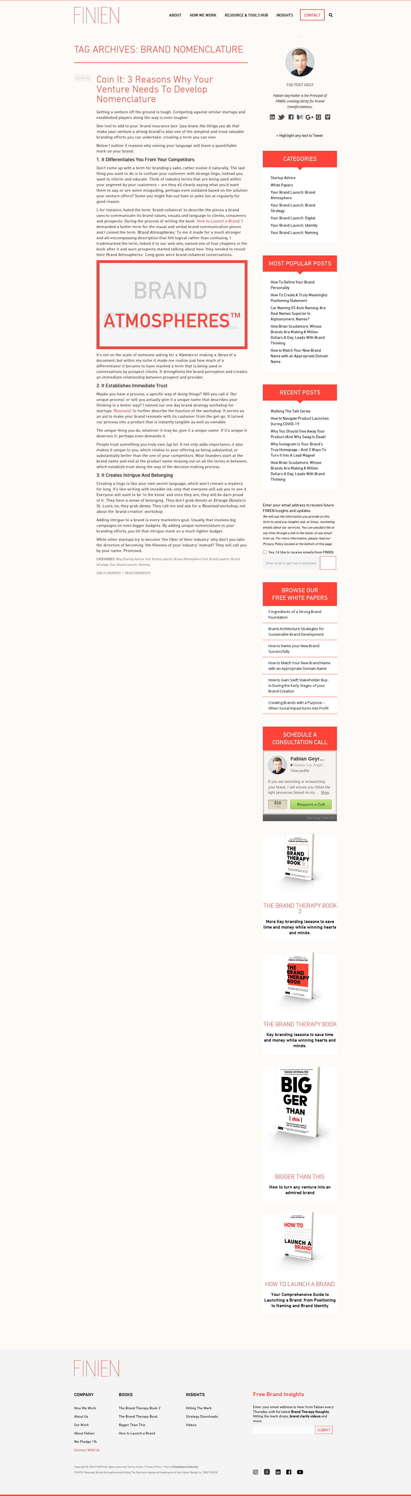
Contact (312, 15)
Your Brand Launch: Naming (130, 564)
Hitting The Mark (199, 1408)
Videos (191, 1424)
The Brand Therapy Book (138, 1416)
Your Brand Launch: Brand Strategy (293, 208)
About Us (81, 1416)
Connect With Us (86, 1450)
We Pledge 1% (85, 1441)
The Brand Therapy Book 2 (139, 1408)
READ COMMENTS (137, 573)
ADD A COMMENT (108, 573)
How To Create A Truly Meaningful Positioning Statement (299, 297)
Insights (285, 15)
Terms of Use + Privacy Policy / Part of (162, 1466)
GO (328, 563)
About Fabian (84, 1433)
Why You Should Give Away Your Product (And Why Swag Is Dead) (298, 434)
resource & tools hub (246, 15)
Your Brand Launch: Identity (294, 225)
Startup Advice (133, 559)
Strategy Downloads (202, 1416)
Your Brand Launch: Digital (293, 217)
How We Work (85, 1408)
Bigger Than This (132, 1424)
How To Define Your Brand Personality (293, 285)
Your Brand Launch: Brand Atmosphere (173, 559)
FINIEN (96, 15)
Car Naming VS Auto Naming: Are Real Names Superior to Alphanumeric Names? (298, 313)
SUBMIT (323, 1429)
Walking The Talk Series (291, 410)
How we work (203, 15)
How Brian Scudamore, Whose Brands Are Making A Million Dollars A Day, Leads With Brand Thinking (298, 334)
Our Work (81, 1424)
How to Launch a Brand (137, 1433)
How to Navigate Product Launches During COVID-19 (300, 421)
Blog (119, 559)
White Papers (282, 184)
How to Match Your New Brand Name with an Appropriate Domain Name (299, 356)
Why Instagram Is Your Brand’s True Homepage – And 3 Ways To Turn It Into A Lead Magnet (298, 449)
